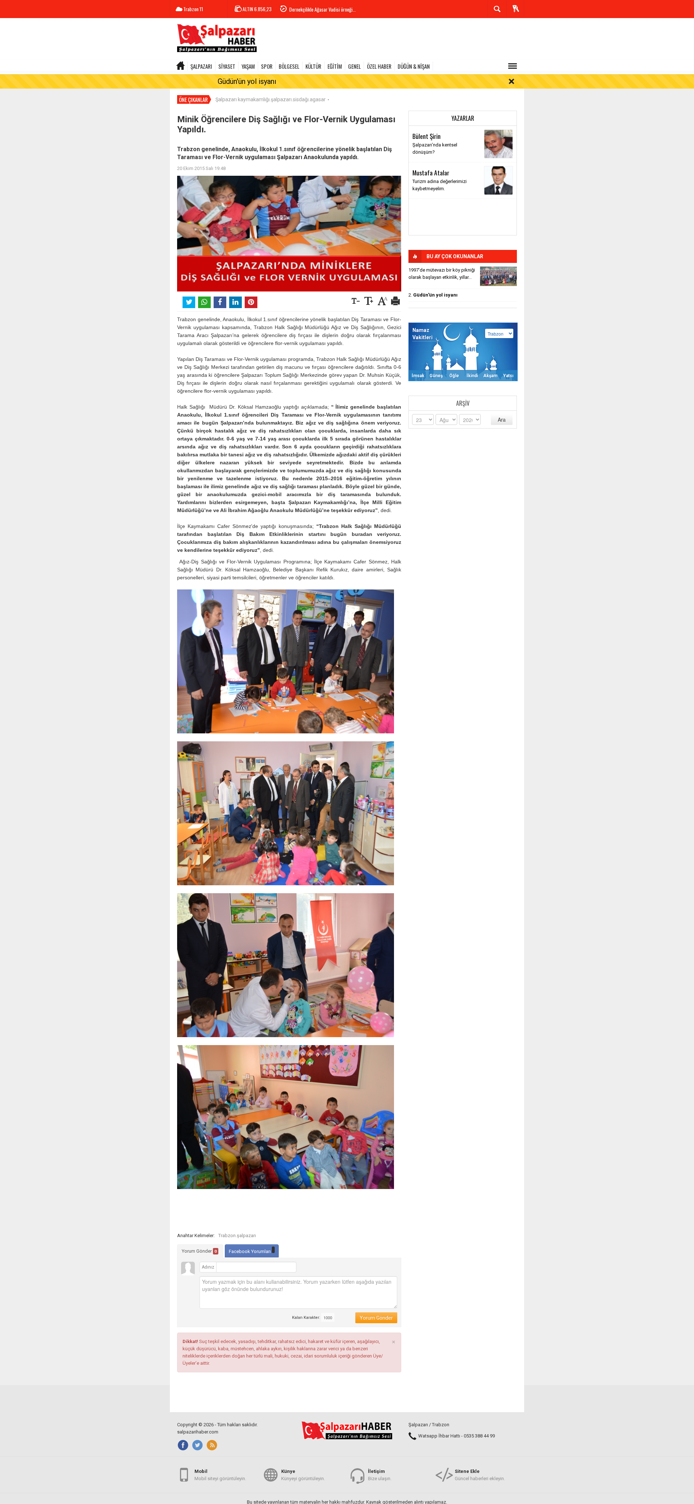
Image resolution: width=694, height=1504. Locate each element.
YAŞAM (248, 66)
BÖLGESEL (289, 66)
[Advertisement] (392, 40)
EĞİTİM (334, 66)
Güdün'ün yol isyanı (247, 81)
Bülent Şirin (426, 136)
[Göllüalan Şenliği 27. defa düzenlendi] (498, 276)
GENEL (354, 66)
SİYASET (226, 66)
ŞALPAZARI (201, 66)
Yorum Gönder (199, 1251)
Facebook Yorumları (250, 1251)
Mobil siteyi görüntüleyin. (220, 1475)
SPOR (267, 66)
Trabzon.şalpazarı (237, 1235)
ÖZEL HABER (379, 66)
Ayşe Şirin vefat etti (307, 14)
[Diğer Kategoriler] (512, 66)
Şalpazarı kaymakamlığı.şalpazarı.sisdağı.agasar (270, 99)
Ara (502, 419)
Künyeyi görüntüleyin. (303, 1475)
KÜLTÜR (313, 66)
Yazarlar (462, 118)
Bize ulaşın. (379, 1475)
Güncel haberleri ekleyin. (480, 1475)
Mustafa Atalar (430, 172)
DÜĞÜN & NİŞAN (414, 66)
